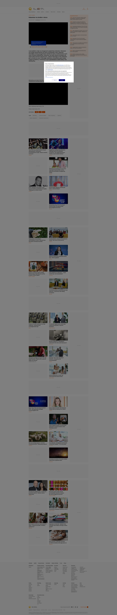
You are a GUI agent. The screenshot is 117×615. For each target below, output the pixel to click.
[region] (59, 72)
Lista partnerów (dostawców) (49, 77)
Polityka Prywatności (50, 69)
